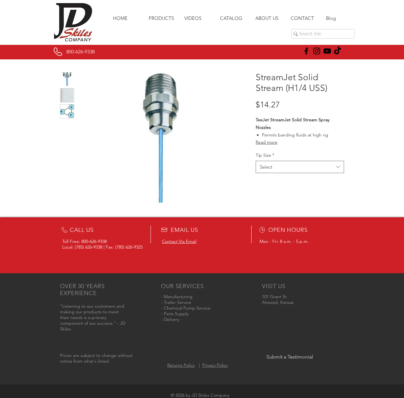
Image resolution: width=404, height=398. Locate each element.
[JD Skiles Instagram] (316, 51)
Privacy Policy (215, 365)
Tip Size (265, 155)
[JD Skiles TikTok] (337, 51)
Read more (266, 142)
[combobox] (300, 167)
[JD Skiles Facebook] (306, 51)
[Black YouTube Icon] (327, 51)
